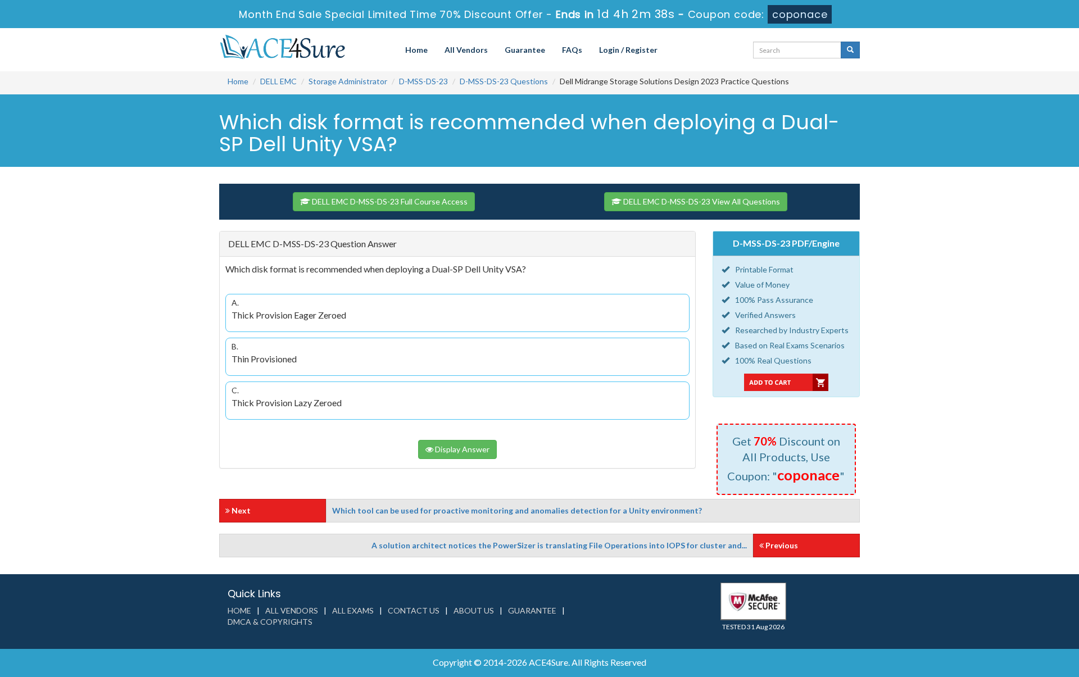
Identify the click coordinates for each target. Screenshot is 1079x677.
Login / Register (628, 49)
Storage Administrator (348, 81)
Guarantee (525, 49)
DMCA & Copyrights (270, 621)
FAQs (572, 49)
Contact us (413, 610)
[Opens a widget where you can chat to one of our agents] (1002, 612)
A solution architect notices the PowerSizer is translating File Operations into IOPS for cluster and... (559, 545)
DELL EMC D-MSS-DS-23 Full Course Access (389, 201)
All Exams (353, 610)
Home (416, 49)
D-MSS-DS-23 (423, 81)
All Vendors (466, 49)
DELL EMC (278, 81)
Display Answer (461, 449)
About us (474, 610)
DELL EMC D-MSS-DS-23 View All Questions (701, 201)
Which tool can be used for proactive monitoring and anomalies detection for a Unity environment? (517, 510)
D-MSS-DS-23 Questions (504, 81)
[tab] (457, 244)
